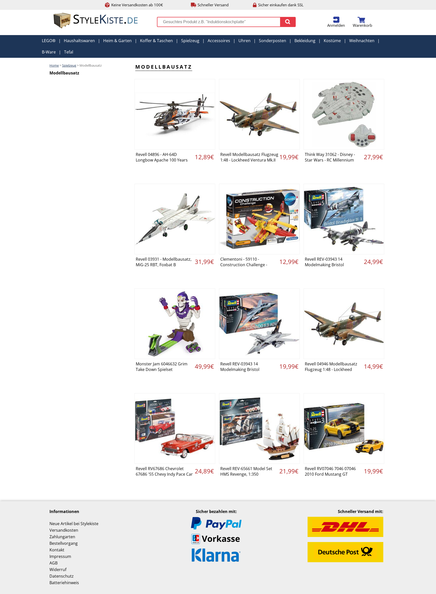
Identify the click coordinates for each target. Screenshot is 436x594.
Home (54, 65)
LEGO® (49, 40)
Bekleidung (304, 40)
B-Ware (49, 52)
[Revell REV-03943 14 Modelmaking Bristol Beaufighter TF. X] (344, 219)
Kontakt (56, 550)
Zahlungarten (62, 536)
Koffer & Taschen (156, 40)
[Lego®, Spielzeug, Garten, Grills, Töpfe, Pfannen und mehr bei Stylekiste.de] (96, 27)
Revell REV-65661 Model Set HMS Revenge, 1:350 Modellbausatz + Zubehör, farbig (246, 472)
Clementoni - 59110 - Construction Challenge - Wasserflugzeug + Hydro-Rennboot (244, 262)
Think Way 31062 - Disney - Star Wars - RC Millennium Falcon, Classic (330, 158)
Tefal (68, 52)
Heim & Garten (117, 40)
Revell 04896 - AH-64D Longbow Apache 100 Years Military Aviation (162, 158)
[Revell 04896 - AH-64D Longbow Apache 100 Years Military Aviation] (174, 114)
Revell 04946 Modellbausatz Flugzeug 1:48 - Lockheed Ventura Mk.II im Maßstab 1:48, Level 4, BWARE (331, 367)
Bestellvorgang (63, 543)
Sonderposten (272, 40)
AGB (53, 563)
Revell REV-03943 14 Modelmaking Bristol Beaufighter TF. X (324, 262)
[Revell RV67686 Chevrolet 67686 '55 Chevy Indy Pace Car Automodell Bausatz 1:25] (174, 428)
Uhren (244, 40)
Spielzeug (190, 40)
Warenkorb (362, 25)
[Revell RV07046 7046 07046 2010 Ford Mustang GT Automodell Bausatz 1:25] (344, 428)
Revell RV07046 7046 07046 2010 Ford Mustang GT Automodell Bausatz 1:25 (330, 472)
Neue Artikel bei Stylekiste (73, 523)
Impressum (60, 556)
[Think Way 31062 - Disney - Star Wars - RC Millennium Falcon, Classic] (344, 114)
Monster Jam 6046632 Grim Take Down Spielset (161, 366)
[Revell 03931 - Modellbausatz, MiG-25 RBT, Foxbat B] (174, 219)
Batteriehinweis (64, 582)
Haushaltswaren (79, 40)
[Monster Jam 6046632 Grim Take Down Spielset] (174, 323)
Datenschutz (61, 576)
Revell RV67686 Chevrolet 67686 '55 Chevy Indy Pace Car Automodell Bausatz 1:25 (164, 472)
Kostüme (332, 40)
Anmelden (336, 25)
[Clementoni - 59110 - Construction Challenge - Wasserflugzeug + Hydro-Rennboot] (259, 219)
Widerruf (57, 569)
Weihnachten (361, 40)
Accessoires (219, 40)
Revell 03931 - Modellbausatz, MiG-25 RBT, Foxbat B (164, 261)
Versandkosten (63, 530)
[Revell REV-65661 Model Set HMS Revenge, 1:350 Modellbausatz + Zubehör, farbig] (259, 428)
